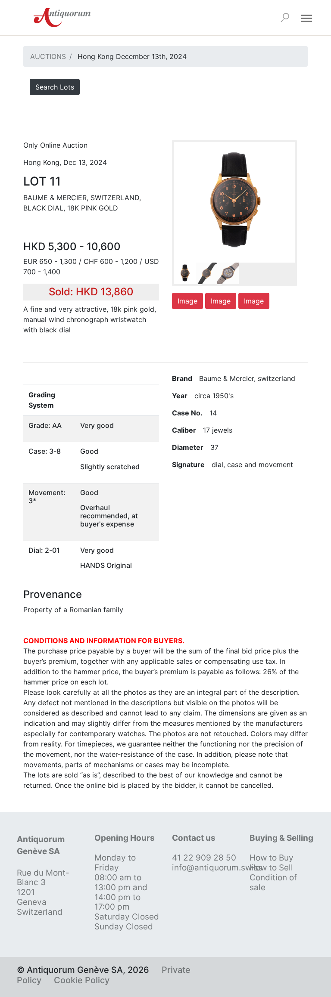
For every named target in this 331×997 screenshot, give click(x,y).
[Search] (284, 17)
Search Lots (54, 87)
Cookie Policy (81, 980)
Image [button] (187, 301)
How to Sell (271, 868)
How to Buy (272, 858)
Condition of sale (273, 882)
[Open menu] (306, 17)
